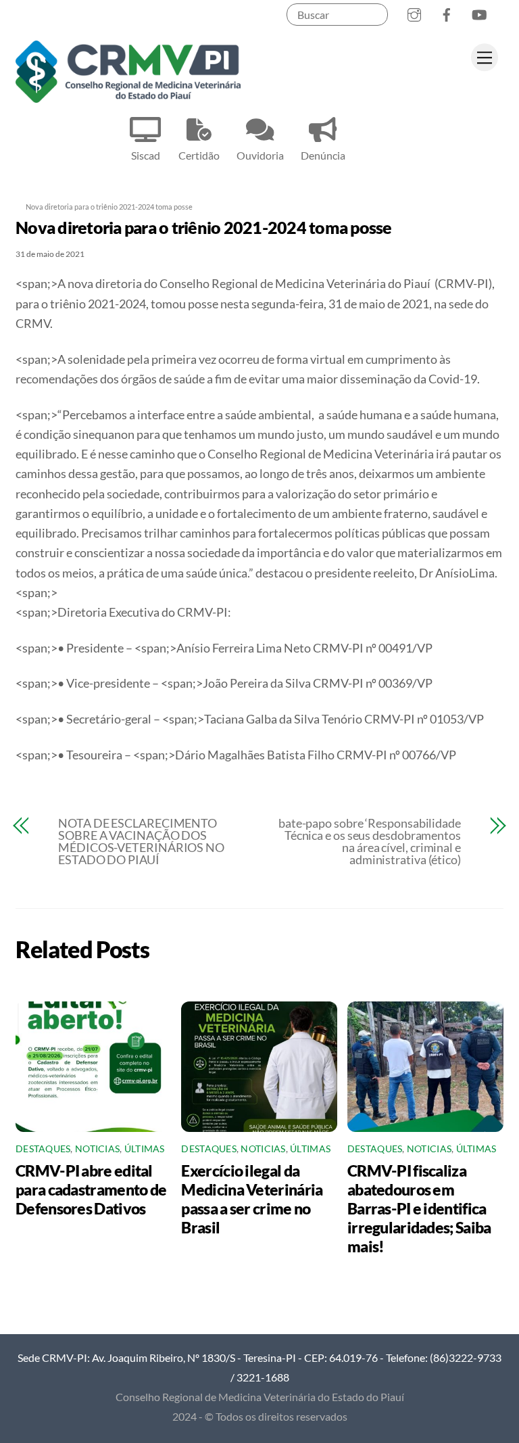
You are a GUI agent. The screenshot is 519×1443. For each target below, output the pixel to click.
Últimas (144, 1148)
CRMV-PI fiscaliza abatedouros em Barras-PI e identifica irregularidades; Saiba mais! (419, 1208)
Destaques (43, 1148)
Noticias (97, 1148)
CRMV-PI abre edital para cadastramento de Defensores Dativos (91, 1189)
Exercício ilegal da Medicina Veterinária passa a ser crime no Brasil (251, 1199)
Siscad (145, 155)
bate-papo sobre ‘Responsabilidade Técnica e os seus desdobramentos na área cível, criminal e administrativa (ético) (369, 841)
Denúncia (323, 155)
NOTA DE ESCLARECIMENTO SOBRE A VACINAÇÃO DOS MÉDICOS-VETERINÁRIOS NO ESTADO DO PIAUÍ (141, 841)
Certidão (199, 155)
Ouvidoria (260, 155)
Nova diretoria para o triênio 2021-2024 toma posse (204, 227)
